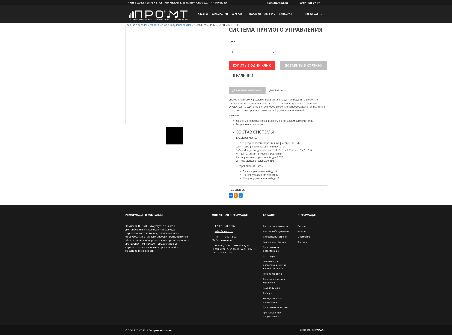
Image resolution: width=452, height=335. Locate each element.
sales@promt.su (224, 231)
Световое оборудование (276, 226)
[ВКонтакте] (231, 195)
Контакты (285, 14)
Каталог (237, 14)
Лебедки (267, 293)
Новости (255, 14)
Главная (203, 14)
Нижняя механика (272, 273)
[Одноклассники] (236, 195)
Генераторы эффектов (274, 242)
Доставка (276, 90)
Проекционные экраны (275, 307)
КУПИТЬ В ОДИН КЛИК (252, 65)
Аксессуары (269, 256)
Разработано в (307, 329)
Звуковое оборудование (276, 231)
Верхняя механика (273, 268)
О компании (220, 14)
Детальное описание (247, 90)
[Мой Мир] (241, 195)
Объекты (269, 14)
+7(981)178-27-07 (225, 226)
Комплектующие (271, 287)
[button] (313, 14)
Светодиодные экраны (275, 236)
